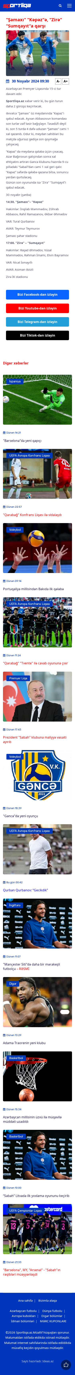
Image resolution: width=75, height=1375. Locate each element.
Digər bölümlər (51, 1316)
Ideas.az (48, 1361)
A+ (66, 81)
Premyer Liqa (18, 678)
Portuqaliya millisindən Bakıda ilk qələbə (33, 589)
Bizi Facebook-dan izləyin (37, 294)
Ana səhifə (25, 1300)
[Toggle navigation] (70, 6)
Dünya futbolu (52, 1311)
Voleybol (15, 530)
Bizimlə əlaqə (47, 1300)
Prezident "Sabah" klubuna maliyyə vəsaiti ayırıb (34, 739)
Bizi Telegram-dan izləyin (37, 322)
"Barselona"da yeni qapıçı (22, 440)
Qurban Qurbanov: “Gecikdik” (25, 890)
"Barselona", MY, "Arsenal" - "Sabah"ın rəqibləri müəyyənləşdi (31, 1272)
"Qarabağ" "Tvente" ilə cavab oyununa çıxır (35, 663)
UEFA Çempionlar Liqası (25, 1210)
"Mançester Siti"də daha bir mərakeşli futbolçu (31, 966)
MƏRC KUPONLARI (53, 1321)
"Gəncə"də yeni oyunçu (20, 816)
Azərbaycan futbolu (23, 1311)
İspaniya (15, 381)
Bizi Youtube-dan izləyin (37, 308)
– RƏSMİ (23, 969)
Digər (12, 984)
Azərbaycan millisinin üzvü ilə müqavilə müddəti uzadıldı (32, 1119)
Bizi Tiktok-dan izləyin (37, 335)
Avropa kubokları (24, 1316)
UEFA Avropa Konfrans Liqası (29, 455)
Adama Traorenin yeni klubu (24, 1043)
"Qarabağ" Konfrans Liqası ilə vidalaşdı (32, 515)
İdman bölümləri (22, 1321)
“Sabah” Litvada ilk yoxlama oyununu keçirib (36, 1195)
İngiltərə (14, 905)
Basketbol (16, 1058)
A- (58, 81)
